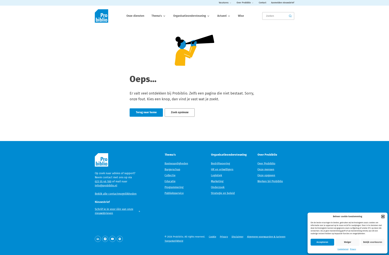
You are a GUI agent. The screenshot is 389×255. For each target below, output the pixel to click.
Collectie (170, 175)
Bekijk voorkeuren (372, 242)
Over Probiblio (244, 3)
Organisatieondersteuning (190, 16)
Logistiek (216, 175)
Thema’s (157, 16)
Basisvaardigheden (176, 163)
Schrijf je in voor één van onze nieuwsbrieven (114, 211)
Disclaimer (237, 237)
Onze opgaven (266, 175)
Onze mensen (265, 169)
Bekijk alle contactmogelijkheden (116, 194)
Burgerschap (172, 169)
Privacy (353, 249)
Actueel (222, 16)
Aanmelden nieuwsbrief (282, 3)
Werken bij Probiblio (270, 181)
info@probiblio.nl (106, 185)
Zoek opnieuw (179, 112)
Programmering (174, 187)
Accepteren (322, 242)
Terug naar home (146, 112)
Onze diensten (135, 16)
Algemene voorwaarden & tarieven (266, 237)
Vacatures (224, 3)
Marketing (217, 181)
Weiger (347, 242)
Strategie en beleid (223, 193)
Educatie (170, 181)
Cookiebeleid (342, 249)
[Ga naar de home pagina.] (101, 16)
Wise (241, 16)
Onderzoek (217, 187)
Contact (262, 3)
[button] (382, 216)
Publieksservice (174, 193)
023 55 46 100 (103, 181)
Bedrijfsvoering (220, 163)
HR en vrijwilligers (222, 169)
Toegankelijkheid (174, 241)
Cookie (212, 237)
